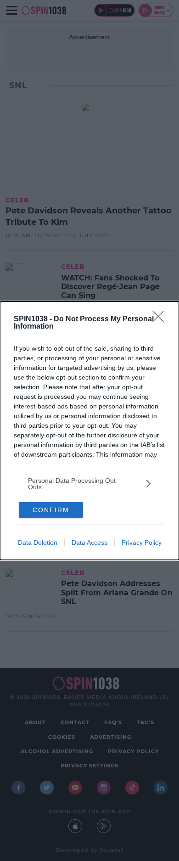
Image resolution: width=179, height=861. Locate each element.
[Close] (161, 319)
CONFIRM (51, 510)
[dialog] (89, 431)
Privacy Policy (142, 542)
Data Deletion (37, 542)
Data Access (89, 542)
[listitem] (89, 483)
